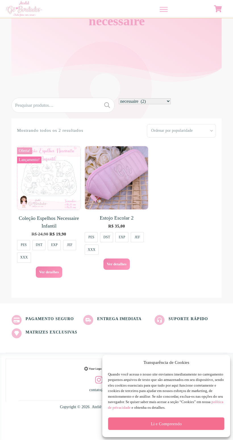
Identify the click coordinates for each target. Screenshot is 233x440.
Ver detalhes (49, 272)
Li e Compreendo (166, 424)
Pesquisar (107, 105)
